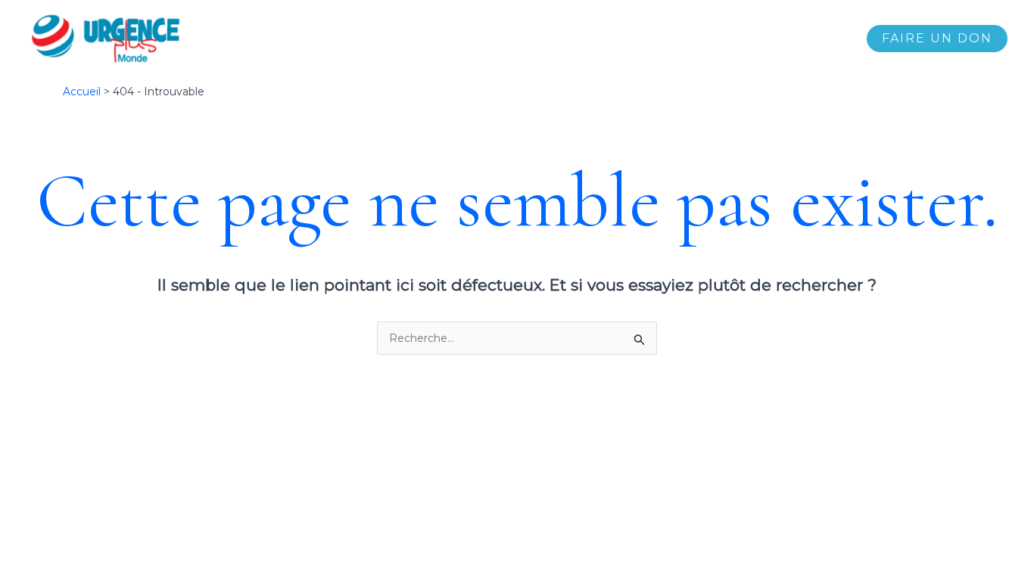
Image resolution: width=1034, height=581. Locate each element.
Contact (820, 38)
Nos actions (535, 38)
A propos (459, 38)
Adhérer (608, 38)
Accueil (396, 38)
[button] (937, 38)
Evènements (743, 38)
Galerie (669, 38)
